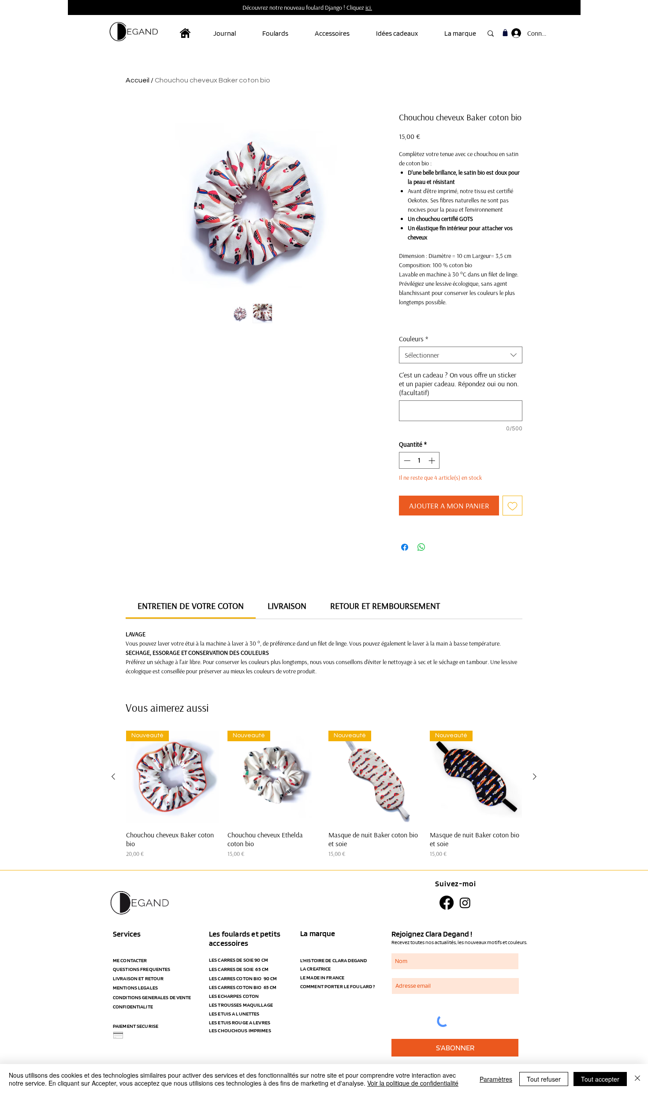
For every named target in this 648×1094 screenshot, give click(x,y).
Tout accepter (600, 1079)
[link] (191, 605)
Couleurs (413, 338)
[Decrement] (406, 460)
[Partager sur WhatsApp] (421, 547)
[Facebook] (446, 903)
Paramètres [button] (496, 1079)
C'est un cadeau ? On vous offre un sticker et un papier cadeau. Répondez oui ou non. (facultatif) (459, 383)
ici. (368, 7)
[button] (282, 33)
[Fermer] (637, 1079)
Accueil (137, 80)
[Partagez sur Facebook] (404, 547)
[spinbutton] (419, 460)
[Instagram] (465, 903)
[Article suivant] (534, 776)
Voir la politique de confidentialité (412, 1083)
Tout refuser (544, 1079)
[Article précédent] (113, 776)
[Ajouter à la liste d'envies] (512, 505)
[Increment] (433, 460)
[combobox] (460, 355)
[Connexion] (515, 33)
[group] (324, 794)
